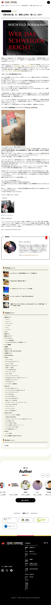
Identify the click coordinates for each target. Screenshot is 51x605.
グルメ (6, 332)
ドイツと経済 (9, 433)
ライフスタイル (8, 338)
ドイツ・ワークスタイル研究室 (13, 415)
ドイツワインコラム (10, 408)
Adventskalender (9, 355)
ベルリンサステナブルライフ (12, 392)
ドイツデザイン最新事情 (11, 383)
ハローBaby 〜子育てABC (11, 404)
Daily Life (7, 386)
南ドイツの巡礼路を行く (11, 410)
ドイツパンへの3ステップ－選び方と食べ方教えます (22, 296)
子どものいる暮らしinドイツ (12, 388)
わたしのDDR (9, 373)
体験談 (6, 347)
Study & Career (8, 412)
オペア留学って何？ (10, 421)
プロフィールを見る (13, 494)
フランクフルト (9, 323)
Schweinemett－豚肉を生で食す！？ (18, 281)
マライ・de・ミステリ (11, 371)
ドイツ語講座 (8, 344)
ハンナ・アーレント (44, 155)
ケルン (7, 327)
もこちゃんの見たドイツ (11, 396)
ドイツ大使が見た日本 (11, 369)
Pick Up (6, 431)
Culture (6, 357)
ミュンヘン (8, 321)
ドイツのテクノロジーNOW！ (12, 427)
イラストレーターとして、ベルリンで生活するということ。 (19, 419)
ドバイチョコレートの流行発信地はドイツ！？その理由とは (23, 273)
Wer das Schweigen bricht (31, 66)
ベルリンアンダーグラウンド (12, 375)
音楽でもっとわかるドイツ (12, 365)
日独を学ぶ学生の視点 (11, 417)
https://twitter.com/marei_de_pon (30, 255)
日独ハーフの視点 (10, 367)
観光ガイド (7, 334)
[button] (43, 475)
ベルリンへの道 (9, 363)
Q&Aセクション (8, 349)
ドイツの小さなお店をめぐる (12, 398)
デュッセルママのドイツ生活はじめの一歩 (15, 390)
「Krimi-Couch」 (9, 71)
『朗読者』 (28, 148)
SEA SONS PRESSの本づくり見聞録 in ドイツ (16, 342)
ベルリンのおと (9, 359)
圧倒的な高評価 (17, 71)
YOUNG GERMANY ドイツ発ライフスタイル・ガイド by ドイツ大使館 (12, 543)
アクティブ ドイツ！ (10, 406)
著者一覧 (46, 543)
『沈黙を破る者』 (17, 66)
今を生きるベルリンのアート (12, 379)
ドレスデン (8, 329)
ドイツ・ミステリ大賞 (26, 64)
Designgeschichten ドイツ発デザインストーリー (17, 377)
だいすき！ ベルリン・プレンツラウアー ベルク (16, 402)
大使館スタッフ (8, 353)
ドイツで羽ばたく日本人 (11, 423)
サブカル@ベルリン (10, 381)
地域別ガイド (8, 317)
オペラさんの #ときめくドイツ (12, 361)
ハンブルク (8, 325)
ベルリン (8, 319)
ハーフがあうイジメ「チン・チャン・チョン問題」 (21, 288)
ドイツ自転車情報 (10, 340)
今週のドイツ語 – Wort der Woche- (13, 351)
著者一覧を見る (25, 500)
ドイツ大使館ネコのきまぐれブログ (13, 436)
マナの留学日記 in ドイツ (11, 429)
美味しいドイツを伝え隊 (11, 400)
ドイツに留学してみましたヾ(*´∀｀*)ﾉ (15, 425)
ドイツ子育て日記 (10, 394)
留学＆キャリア (8, 336)
